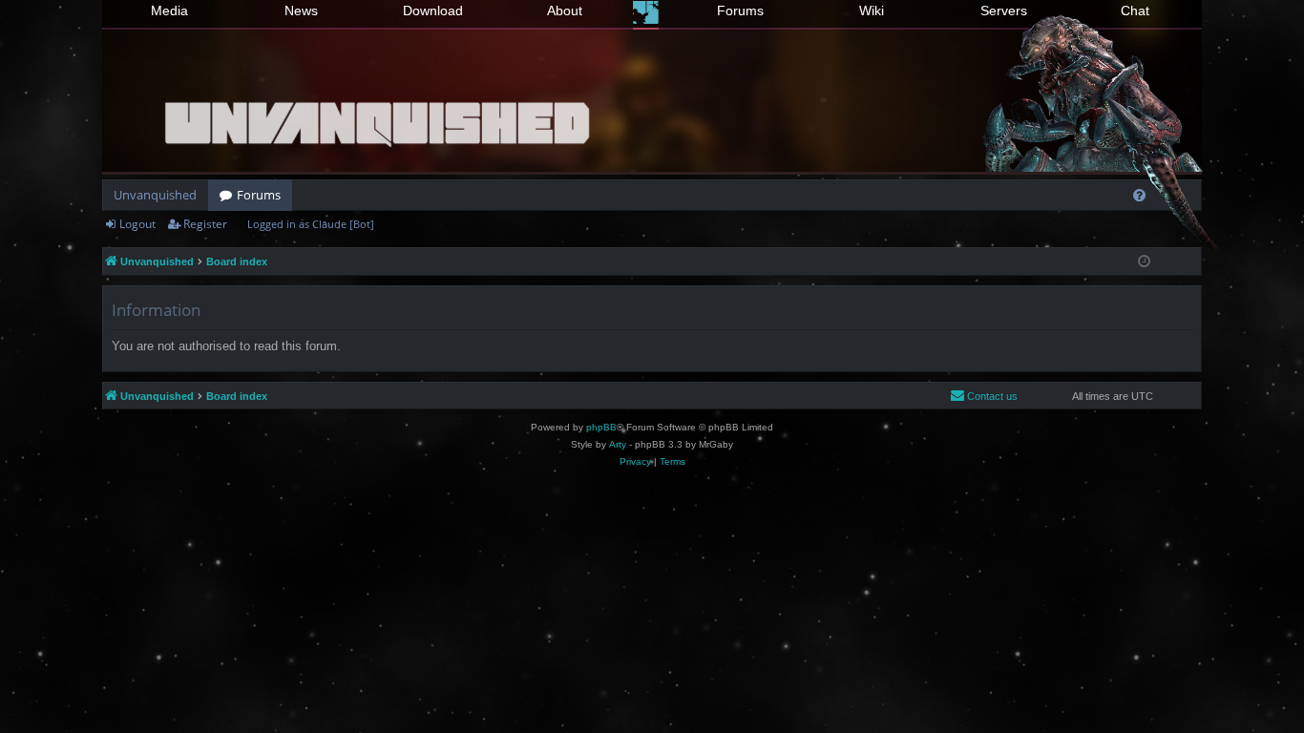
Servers (1003, 10)
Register (205, 224)
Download (433, 10)
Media (169, 10)
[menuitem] (1139, 195)
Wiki (871, 10)
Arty (617, 444)
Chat (1135, 10)
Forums (740, 10)
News (301, 10)
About (564, 10)
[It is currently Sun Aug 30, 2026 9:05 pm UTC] (1144, 262)
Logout (137, 224)
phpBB (601, 427)
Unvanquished (155, 194)
